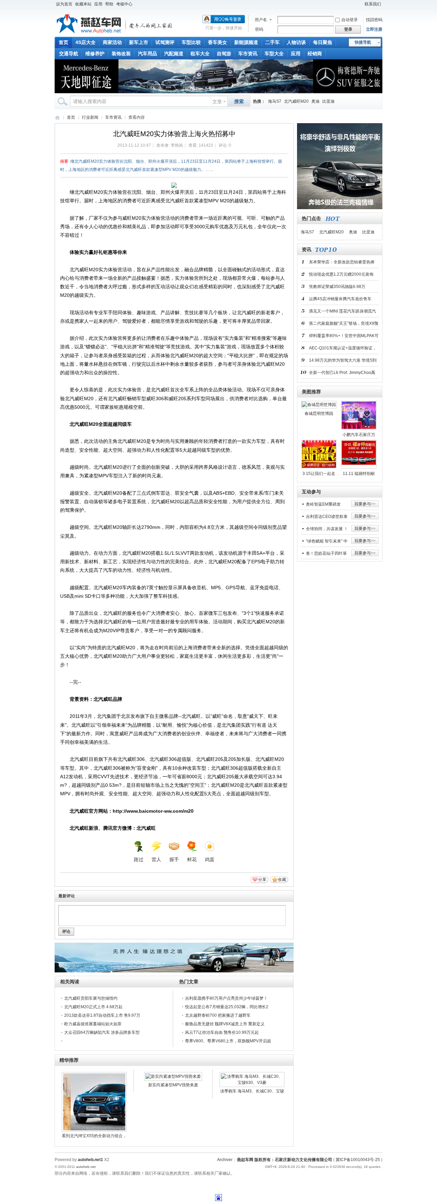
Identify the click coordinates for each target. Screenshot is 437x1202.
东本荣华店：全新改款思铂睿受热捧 (342, 262)
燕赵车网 (57, 117)
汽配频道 (173, 53)
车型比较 (191, 42)
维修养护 (94, 53)
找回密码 (374, 19)
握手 (174, 859)
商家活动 (112, 42)
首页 (63, 42)
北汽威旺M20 (296, 101)
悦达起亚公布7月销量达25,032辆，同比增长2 (226, 1006)
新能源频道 (246, 42)
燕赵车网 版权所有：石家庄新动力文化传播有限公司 (284, 1159)
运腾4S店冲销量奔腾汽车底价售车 (340, 298)
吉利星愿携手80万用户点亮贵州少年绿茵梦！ (226, 998)
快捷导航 (363, 42)
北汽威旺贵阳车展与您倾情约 (90, 998)
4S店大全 (85, 42)
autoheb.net (86, 1167)
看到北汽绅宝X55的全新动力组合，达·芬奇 (94, 1136)
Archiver (224, 1159)
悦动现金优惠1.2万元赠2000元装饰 (341, 274)
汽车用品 (147, 53)
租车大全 (200, 53)
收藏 (282, 879)
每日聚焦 (322, 42)
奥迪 (315, 101)
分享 (262, 879)
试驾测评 (164, 42)
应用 (98, 4)
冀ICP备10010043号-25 (358, 1159)
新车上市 (138, 42)
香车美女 (217, 42)
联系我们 (373, 4)
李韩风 (177, 145)
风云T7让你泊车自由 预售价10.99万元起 (222, 1032)
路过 (138, 859)
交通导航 (68, 53)
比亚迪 (328, 101)
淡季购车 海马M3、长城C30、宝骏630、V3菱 (252, 1092)
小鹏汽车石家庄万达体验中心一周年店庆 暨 (358, 436)
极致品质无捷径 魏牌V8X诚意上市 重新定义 (225, 1024)
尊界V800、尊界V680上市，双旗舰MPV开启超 (228, 1041)
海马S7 (274, 101)
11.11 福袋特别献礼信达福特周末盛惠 (358, 475)
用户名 (261, 19)
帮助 (109, 4)
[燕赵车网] (115, 32)
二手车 (272, 42)
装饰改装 (121, 53)
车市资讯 (247, 53)
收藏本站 (83, 4)
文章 (217, 101)
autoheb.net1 (90, 1159)
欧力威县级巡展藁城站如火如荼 (93, 1024)
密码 (259, 29)
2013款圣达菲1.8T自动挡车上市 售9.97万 (102, 1015)
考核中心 (124, 4)
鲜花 (192, 859)
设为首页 (64, 4)
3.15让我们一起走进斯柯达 (318, 475)
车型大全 (274, 53)
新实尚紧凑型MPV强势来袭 (173, 1085)
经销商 (315, 53)
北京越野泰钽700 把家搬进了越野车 (218, 1015)
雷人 (156, 859)
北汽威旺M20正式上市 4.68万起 (93, 1006)
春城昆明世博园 (319, 413)
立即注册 (374, 29)
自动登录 (349, 19)
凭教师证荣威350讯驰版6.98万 (337, 286)
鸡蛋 (209, 859)
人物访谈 (296, 42)
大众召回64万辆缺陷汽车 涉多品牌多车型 (102, 1032)
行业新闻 (90, 117)
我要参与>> (365, 504)
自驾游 (224, 53)
